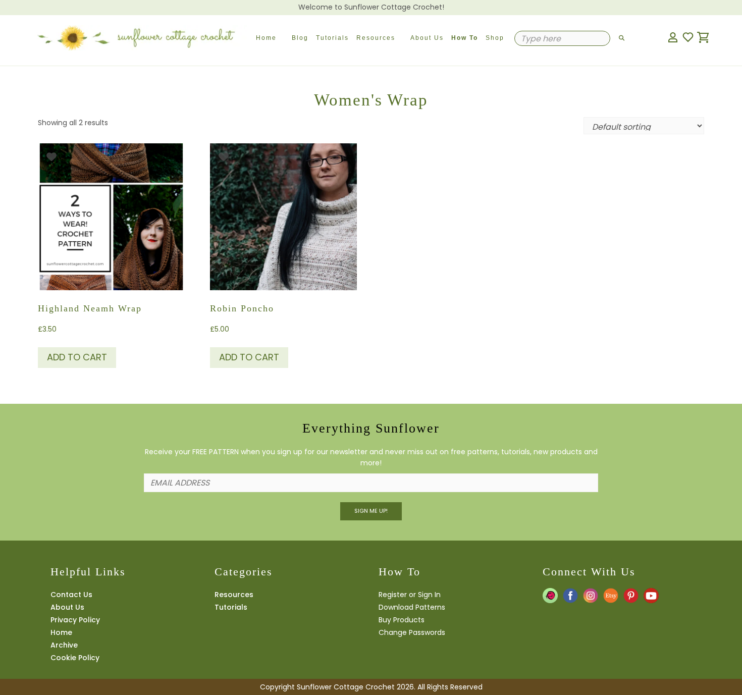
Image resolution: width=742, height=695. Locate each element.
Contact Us (71, 595)
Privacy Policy (75, 620)
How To (464, 37)
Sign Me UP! (371, 511)
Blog (300, 37)
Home (266, 37)
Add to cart (77, 357)
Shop (495, 37)
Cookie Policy (74, 658)
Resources (375, 37)
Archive (64, 645)
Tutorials (332, 37)
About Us (427, 37)
